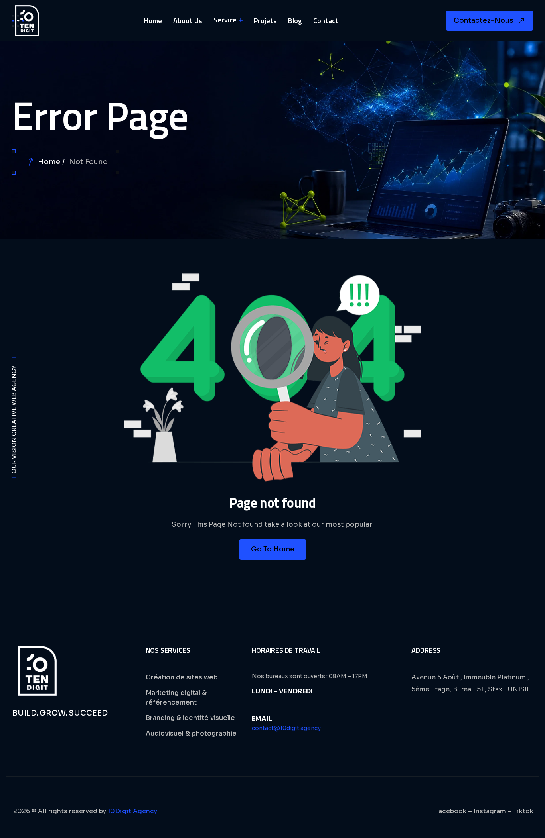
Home (49, 161)
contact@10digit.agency (286, 728)
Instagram (490, 811)
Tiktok (523, 811)
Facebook (450, 811)
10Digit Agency (132, 811)
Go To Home (272, 549)
